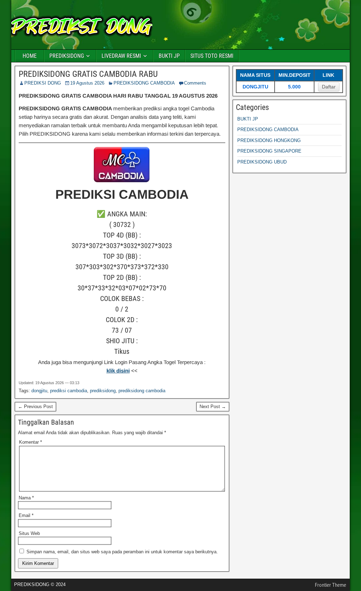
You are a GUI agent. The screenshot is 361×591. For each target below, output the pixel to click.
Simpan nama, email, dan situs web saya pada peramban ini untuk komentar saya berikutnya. (122, 551)
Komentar (30, 442)
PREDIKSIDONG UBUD (262, 162)
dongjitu (39, 390)
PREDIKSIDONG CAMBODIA (144, 83)
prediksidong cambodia (141, 390)
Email (26, 515)
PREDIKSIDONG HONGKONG (269, 140)
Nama (26, 497)
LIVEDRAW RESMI (121, 56)
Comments (195, 83)
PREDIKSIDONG (66, 56)
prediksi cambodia (68, 390)
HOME (30, 56)
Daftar (329, 87)
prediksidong (103, 390)
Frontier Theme (330, 585)
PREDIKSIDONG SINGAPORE (269, 151)
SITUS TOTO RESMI (211, 56)
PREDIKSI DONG (42, 83)
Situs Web (29, 533)
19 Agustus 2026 (87, 83)
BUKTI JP (169, 56)
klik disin (117, 371)
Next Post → (213, 406)
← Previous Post (35, 406)
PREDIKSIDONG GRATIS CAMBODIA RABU (88, 74)
